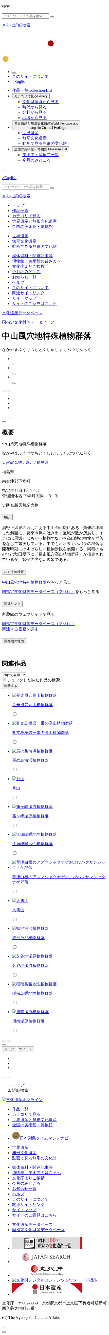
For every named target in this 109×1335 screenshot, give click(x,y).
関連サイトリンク (28, 293)
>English (19, 81)
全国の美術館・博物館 (40, 149)
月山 (16, 788)
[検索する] (52, 17)
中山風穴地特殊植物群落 (24, 582)
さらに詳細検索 (16, 25)
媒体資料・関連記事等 (32, 256)
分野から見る (34, 112)
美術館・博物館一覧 (40, 155)
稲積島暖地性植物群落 (32, 993)
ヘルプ (18, 282)
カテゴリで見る (31, 96)
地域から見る (34, 117)
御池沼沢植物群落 (28, 938)
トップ (18, 205)
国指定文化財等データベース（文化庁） (38, 591)
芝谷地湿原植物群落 (30, 965)
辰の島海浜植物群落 (30, 760)
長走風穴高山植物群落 (32, 705)
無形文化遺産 (34, 138)
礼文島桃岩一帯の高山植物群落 (40, 732)
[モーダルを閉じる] (4, 1327)
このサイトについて (30, 76)
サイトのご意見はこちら (34, 303)
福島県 (43, 462)
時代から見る (34, 107)
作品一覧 (32, 90)
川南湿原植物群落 (28, 1021)
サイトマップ (24, 298)
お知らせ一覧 (24, 277)
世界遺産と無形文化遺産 (46, 126)
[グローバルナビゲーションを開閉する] (4, 170)
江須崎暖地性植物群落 (32, 844)
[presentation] (4, 679)
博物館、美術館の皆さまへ (36, 261)
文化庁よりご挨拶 (28, 266)
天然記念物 (12, 462)
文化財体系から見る (40, 102)
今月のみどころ (36, 160)
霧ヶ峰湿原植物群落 (30, 816)
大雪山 (18, 910)
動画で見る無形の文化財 (44, 143)
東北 (29, 462)
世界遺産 (30, 133)
